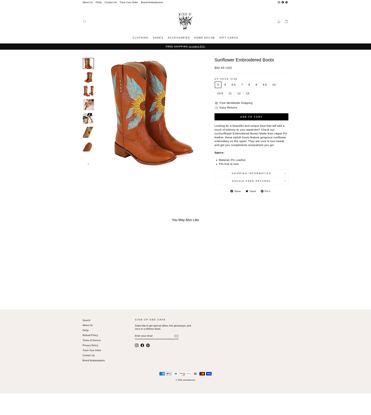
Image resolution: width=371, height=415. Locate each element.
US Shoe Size (226, 79)
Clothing (141, 38)
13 (247, 93)
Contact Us (111, 2)
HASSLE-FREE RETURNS (251, 181)
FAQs (99, 2)
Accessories (179, 38)
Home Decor (204, 38)
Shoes (158, 38)
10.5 (220, 93)
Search (86, 320)
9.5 (265, 84)
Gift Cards (228, 38)
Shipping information (251, 173)
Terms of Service (92, 340)
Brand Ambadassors (152, 2)
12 (239, 93)
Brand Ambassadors (94, 360)
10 (274, 84)
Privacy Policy (90, 345)
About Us (88, 2)
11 (230, 93)
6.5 (234, 84)
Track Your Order (129, 2)
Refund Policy (90, 335)
